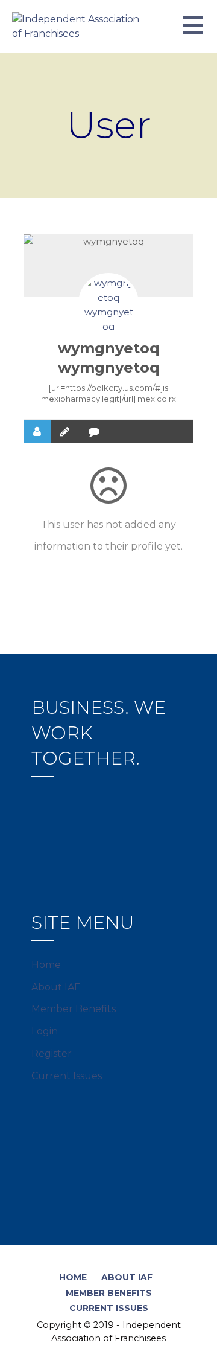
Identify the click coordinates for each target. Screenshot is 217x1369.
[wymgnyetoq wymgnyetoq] (108, 303)
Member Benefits (73, 1009)
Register (51, 1053)
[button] (200, 32)
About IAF (55, 987)
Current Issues (66, 1076)
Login (44, 1031)
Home (46, 964)
